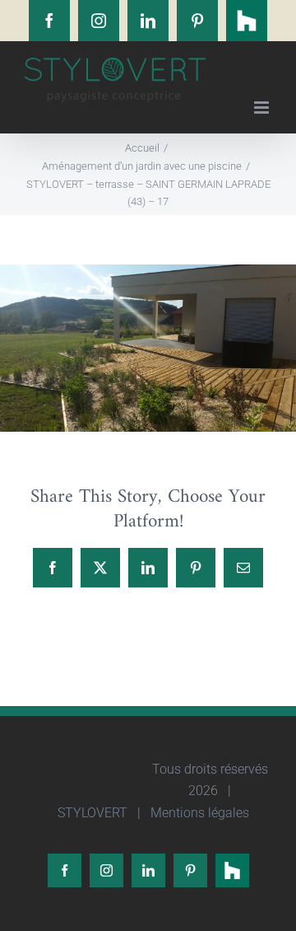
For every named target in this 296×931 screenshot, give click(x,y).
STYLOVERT (90, 813)
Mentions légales (198, 813)
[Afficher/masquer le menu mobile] (262, 107)
